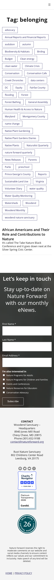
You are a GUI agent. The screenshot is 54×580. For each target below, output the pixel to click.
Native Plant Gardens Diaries (20, 138)
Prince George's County (18, 174)
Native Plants (12, 145)
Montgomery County (34, 116)
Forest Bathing (13, 102)
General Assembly (38, 102)
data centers (37, 80)
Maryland (10, 116)
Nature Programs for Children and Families (27, 380)
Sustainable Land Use (16, 181)
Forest (24, 94)
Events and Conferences (18, 384)
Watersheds (11, 203)
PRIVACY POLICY (23, 573)
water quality (37, 188)
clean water (11, 66)
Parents (32, 159)
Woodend (30, 203)
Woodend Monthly (15, 210)
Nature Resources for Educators (21, 388)
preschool (23, 167)
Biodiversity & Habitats (17, 51)
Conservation (12, 73)
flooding (9, 94)
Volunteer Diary (13, 188)
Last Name (9, 339)
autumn (26, 44)
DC (6, 87)
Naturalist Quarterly (37, 145)
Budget (9, 58)
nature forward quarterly (18, 152)
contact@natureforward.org (27, 441)
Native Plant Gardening (17, 131)
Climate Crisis (32, 66)
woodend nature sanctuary (19, 217)
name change (12, 123)
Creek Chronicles (14, 80)
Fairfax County (37, 87)
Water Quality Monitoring (18, 195)
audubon (10, 44)
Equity (19, 87)
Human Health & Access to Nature (23, 109)
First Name (9, 324)
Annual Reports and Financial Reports (25, 37)
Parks (8, 167)
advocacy (10, 30)
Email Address (11, 355)
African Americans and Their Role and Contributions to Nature (25, 234)
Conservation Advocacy (17, 392)
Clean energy (27, 58)
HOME (8, 573)
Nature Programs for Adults (19, 375)
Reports (42, 174)
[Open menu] (49, 4)
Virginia (40, 181)
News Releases (13, 159)
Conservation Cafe (37, 73)
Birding (41, 51)
